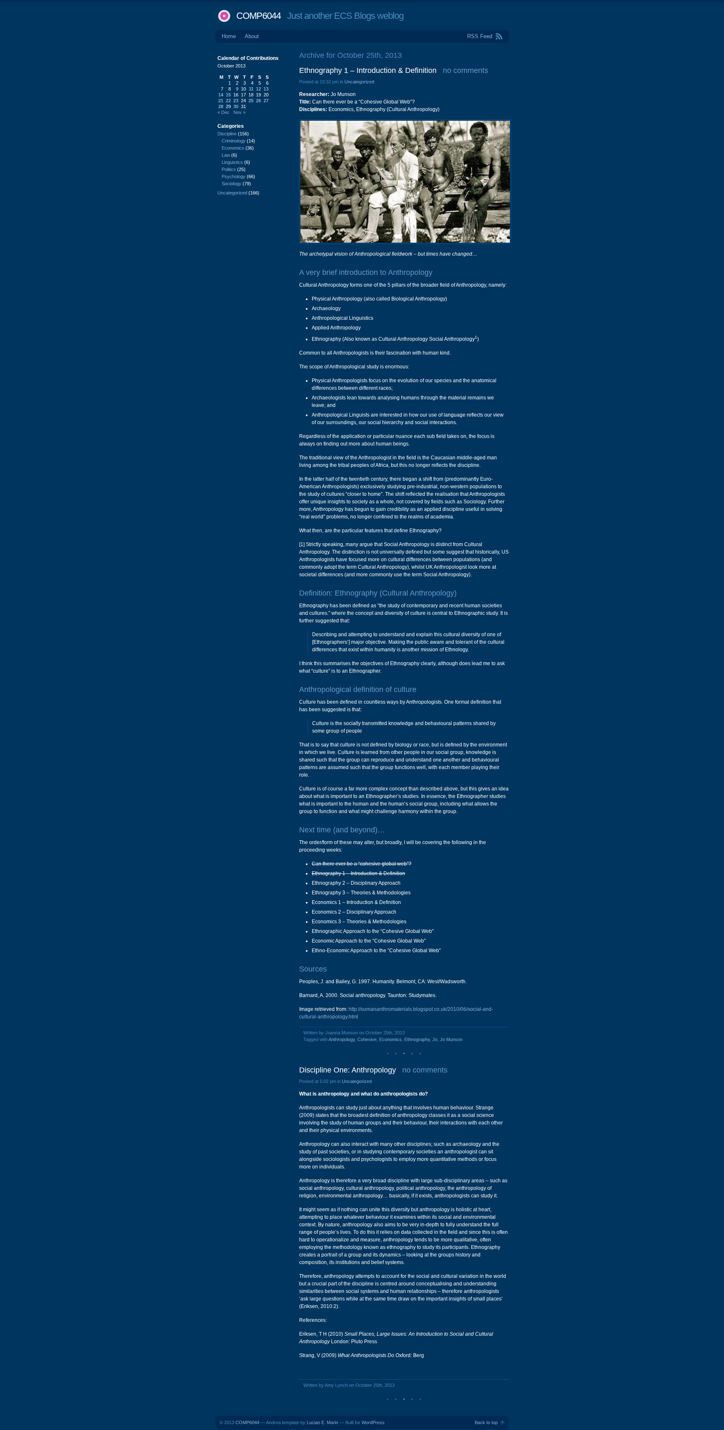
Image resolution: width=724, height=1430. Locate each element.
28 (220, 106)
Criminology (234, 140)
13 (266, 88)
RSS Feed (479, 36)
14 (220, 94)
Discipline (227, 133)
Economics (390, 1039)
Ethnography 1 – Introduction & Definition (368, 70)
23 (235, 100)
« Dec (223, 112)
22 (228, 100)
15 (228, 94)
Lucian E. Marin (322, 1422)
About (252, 36)
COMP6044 (258, 15)
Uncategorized (359, 81)
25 (250, 100)
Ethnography (417, 1039)
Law (226, 155)
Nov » (239, 112)
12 (258, 88)
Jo (434, 1039)
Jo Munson (451, 1039)
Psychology (234, 176)
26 (258, 100)
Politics (229, 169)
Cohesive (367, 1039)
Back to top (486, 1422)
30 (235, 106)
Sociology (231, 183)
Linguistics (232, 162)
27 (266, 100)
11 (251, 88)
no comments (465, 70)
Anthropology (341, 1039)
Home (229, 36)
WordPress (373, 1422)
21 (220, 100)
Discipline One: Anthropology (347, 1070)
